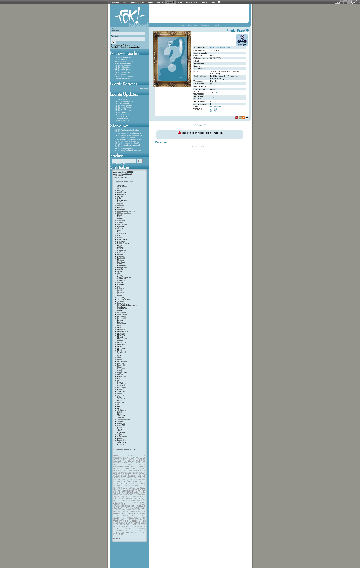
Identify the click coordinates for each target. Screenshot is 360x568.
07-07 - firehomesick (123, 63)
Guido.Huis (121, 279)
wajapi (119, 435)
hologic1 (120, 292)
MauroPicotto (122, 331)
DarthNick (121, 241)
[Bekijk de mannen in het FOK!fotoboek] (194, 26)
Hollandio (120, 288)
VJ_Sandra (121, 433)
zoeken (205, 2)
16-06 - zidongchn (122, 67)
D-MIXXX (120, 236)
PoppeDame (122, 373)
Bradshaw (121, 219)
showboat (121, 399)
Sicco (119, 401)
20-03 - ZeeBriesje (122, 78)
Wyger (119, 438)
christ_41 (120, 228)
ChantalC (120, 226)
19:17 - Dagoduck (122, 103)
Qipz (119, 378)
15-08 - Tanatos (121, 113)
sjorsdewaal (121, 403)
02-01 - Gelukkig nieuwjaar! (125, 132)
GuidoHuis (121, 281)
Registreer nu (130, 45)
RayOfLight (121, 384)
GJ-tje (119, 275)
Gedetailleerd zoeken (120, 164)
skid (118, 406)
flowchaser (121, 262)
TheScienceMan (123, 420)
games (133, 2)
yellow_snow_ (122, 442)
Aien (119, 189)
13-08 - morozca (121, 60)
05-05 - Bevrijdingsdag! (124, 149)
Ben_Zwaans (122, 200)
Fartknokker (122, 258)
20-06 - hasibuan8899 (123, 65)
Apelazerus (121, 194)
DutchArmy (121, 253)
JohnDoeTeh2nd (123, 299)
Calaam (120, 222)
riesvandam (121, 388)
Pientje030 (121, 369)
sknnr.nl (120, 408)
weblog (160, 2)
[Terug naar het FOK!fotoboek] (182, 26)
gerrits (119, 271)
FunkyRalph (122, 268)
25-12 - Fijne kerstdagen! (125, 137)
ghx (118, 273)
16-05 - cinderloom (122, 73)
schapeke (121, 395)
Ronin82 (120, 389)
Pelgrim (120, 359)
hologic (120, 290)
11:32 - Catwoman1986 (124, 101)
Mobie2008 (121, 344)
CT (118, 232)
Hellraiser (120, 284)
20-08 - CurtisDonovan (124, 107)
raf (118, 380)
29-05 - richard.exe (122, 69)
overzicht (144, 89)
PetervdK (120, 363)
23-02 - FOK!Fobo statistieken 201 (128, 134)
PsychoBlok (121, 376)
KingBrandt (121, 307)
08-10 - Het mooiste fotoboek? (127, 143)
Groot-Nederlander (124, 277)
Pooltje (119, 371)
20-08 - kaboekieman (123, 105)
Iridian (119, 296)
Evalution (120, 256)
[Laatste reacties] (129, 87)
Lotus (119, 326)
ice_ (118, 294)
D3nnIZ (120, 237)
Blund (119, 215)
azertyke (120, 196)
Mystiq (119, 350)
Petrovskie (121, 365)
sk (118, 404)
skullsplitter (121, 410)
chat (180, 2)
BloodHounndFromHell (126, 211)
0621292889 (122, 187)
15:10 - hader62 (121, 100)
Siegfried (214, 111)
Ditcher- (120, 249)
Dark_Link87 (122, 239)
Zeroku (213, 109)
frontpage (114, 2)
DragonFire (121, 251)
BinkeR (120, 207)
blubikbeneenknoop (124, 213)
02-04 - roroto (120, 75)
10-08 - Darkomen (122, 120)
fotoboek (170, 2)
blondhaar (121, 209)
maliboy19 (121, 329)
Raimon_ (120, 382)
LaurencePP (122, 316)
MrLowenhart (216, 106)
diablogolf (120, 247)
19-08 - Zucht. (120, 109)
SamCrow (121, 391)
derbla (119, 245)
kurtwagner (121, 313)
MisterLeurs (121, 343)
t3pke (119, 414)
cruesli (119, 230)
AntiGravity (121, 192)
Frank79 (243, 30)
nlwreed (120, 354)
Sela (119, 397)
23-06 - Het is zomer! (123, 147)
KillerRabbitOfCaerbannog (127, 305)
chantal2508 (122, 224)
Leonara (120, 322)
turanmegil (121, 423)
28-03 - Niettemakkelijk (124, 76)
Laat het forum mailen (130, 47)
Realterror (121, 386)
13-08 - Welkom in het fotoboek (127, 130)
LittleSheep (121, 324)
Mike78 (120, 337)
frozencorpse (122, 266)
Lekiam (120, 320)
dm (213, 2)
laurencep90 (122, 314)
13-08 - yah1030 (121, 116)
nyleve (119, 356)
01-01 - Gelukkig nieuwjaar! (125, 141)
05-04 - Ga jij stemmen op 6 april (128, 151)
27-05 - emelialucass (123, 71)
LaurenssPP (122, 318)
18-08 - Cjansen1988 (123, 58)
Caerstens (121, 221)
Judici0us (120, 301)
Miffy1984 (121, 335)
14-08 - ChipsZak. (122, 115)
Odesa (119, 358)
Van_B (119, 429)
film (142, 2)
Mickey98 (121, 333)
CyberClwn (121, 234)
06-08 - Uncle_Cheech (124, 61)
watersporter (122, 436)
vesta (119, 431)
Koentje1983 (122, 309)
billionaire (120, 206)
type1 (119, 427)
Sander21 (120, 393)
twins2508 (121, 425)
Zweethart (121, 444)
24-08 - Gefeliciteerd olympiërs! (127, 145)
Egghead (120, 254)
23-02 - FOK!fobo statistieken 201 (128, 139)
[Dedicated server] (338, 2)
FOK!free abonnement (220, 48)
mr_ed (119, 346)
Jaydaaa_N (121, 298)
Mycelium (121, 348)
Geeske (120, 269)
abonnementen (192, 2)
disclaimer (116, 538)
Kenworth (120, 303)
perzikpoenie (122, 361)
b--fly (119, 198)
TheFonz (120, 418)
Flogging (120, 260)
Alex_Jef (120, 191)
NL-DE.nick (121, 352)
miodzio (120, 341)
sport (125, 2)
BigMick (120, 204)
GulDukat (120, 283)
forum (150, 2)
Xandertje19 (121, 440)
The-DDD (121, 416)
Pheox (119, 367)
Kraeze (120, 311)
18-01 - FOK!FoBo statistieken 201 (128, 136)
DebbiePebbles (123, 243)
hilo (118, 286)
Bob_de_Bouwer (123, 217)
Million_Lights (122, 339)
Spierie (119, 412)
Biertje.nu (120, 202)
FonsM (120, 264)
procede (120, 374)
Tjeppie (120, 421)
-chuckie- (120, 185)
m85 (119, 328)
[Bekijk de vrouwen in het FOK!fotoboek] (207, 26)
